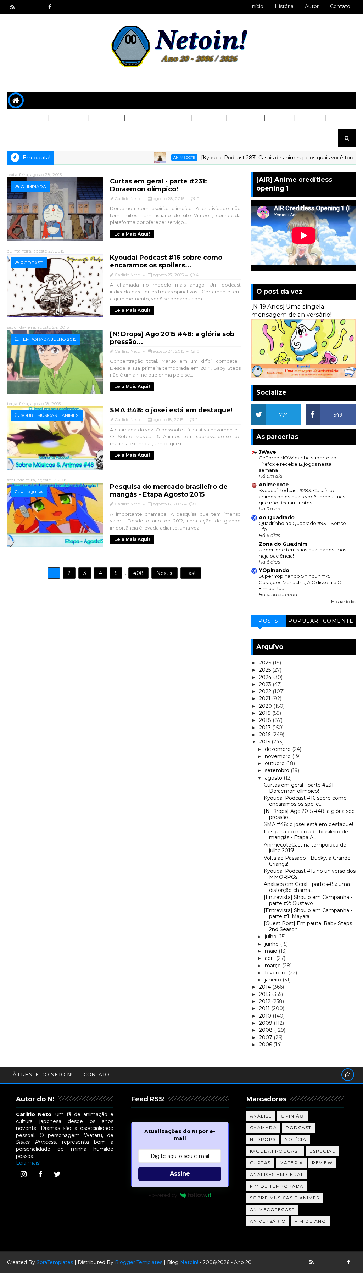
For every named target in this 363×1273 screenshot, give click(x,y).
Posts (268, 621)
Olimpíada (33, 186)
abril (270, 958)
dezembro (278, 749)
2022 (266, 691)
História (284, 6)
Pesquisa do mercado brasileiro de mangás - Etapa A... (306, 834)
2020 (266, 706)
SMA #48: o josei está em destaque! (171, 410)
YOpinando (274, 570)
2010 (266, 1016)
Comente (338, 621)
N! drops (263, 1139)
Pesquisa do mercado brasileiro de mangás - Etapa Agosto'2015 (169, 490)
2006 (266, 1044)
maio (272, 951)
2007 (266, 1037)
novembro (278, 756)
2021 (265, 698)
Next (163, 573)
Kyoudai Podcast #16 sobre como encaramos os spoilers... (166, 261)
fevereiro (276, 972)
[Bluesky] (324, 1262)
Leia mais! (28, 1163)
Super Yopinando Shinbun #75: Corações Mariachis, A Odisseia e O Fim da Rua (300, 582)
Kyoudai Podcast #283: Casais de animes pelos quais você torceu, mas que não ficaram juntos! (302, 496)
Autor (312, 6)
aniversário (268, 1221)
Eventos (25, 136)
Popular (303, 621)
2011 (265, 1008)
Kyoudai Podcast (275, 1151)
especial (322, 1151)
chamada (263, 1127)
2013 (265, 994)
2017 (265, 727)
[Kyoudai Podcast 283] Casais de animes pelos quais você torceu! (263, 157)
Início (256, 6)
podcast (32, 262)
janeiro (274, 980)
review (322, 1162)
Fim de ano (310, 1221)
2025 (265, 670)
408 (138, 573)
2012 (265, 1001)
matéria (291, 1162)
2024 (266, 677)
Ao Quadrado (277, 517)
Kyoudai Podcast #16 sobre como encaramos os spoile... (305, 801)
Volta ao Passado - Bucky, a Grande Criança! (307, 861)
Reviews (209, 118)
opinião (292, 1116)
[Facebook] (40, 1174)
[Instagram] (23, 1174)
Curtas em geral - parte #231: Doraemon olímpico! (158, 185)
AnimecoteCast (272, 1209)
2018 (266, 720)
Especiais (245, 118)
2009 (266, 1023)
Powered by (163, 1195)
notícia (296, 1139)
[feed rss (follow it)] (12, 7)
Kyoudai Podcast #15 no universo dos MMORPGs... (310, 874)
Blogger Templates (138, 1262)
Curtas (309, 118)
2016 (265, 734)
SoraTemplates (55, 1262)
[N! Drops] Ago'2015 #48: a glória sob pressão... (309, 814)
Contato (340, 6)
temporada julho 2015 (48, 339)
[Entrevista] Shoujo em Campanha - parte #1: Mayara (308, 913)
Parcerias (27, 118)
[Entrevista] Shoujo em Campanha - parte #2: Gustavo (308, 900)
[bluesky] (24, 7)
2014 (265, 987)
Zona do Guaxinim (283, 544)
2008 (266, 1030)
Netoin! (189, 1262)
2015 (265, 742)
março (273, 965)
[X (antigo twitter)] (37, 7)
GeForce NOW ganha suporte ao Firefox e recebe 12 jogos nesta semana (297, 464)
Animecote (167, 157)
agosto (274, 778)
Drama (278, 118)
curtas (260, 1162)
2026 (266, 663)
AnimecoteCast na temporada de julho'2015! (305, 848)
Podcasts (67, 118)
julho (271, 936)
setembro (278, 770)
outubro (275, 763)
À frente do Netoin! (42, 1074)
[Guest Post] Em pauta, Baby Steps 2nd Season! (308, 926)
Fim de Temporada (277, 1186)
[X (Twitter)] (57, 1174)
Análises (106, 118)
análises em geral (277, 1174)
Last (190, 573)
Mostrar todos (343, 602)
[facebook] (49, 7)
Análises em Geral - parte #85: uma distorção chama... (307, 887)
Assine (180, 1173)
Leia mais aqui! (132, 234)
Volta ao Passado (157, 118)
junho (272, 944)
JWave (267, 452)
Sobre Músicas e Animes (49, 415)
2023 (266, 684)
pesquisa (32, 491)
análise (261, 1116)
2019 (265, 713)
